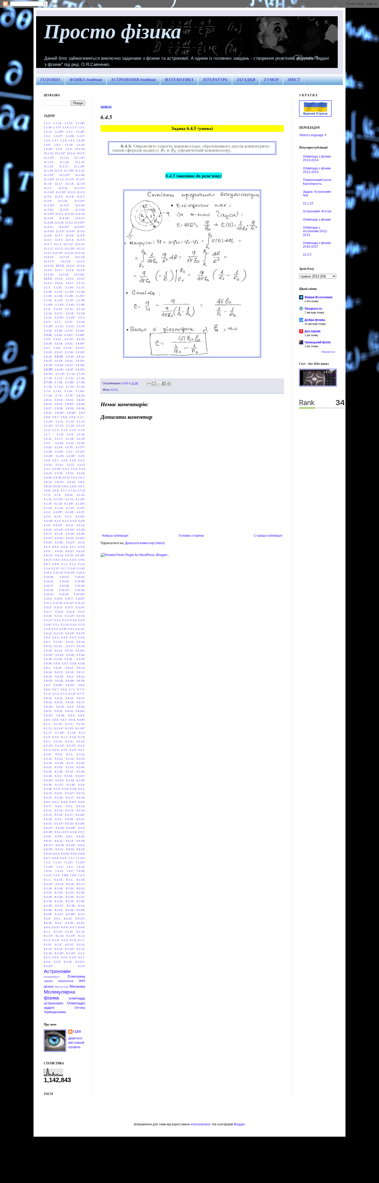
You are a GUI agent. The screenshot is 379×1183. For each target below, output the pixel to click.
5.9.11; (59, 698)
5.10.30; (49, 590)
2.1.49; (69, 295)
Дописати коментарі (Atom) (145, 543)
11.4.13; (80, 213)
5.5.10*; (58, 641)
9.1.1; (47, 931)
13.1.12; (68, 244)
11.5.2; (48, 239)
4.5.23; (70, 538)
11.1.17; (64, 166)
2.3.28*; (80, 330)
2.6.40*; (59, 369)
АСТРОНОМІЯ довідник (133, 79)
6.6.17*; (48, 845)
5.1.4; (47, 568)
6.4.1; (81, 788)
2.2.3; (81, 317)
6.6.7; (47, 858)
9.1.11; (69, 931)
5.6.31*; (70, 685)
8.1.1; (47, 879)
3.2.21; (70, 443)
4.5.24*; (80, 538)
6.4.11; (58, 793)
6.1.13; (48, 728)
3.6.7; (81, 486)
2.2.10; (58, 309)
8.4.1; (57, 918)
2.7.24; (48, 382)
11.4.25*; (49, 231)
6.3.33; (59, 780)
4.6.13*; (48, 555)
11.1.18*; (79, 166)
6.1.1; (47, 724)
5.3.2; (73, 624)
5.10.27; (49, 585)
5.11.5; (69, 607)
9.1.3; (47, 940)
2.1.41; (58, 291)
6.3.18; (59, 763)
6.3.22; (59, 767)
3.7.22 (81, 490)
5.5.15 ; (59, 646)
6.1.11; (69, 724)
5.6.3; (47, 685)
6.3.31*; (80, 776)
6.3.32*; (48, 780)
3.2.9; (73, 460)
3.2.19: (81, 438)
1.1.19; (48, 127)
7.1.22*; (68, 862)
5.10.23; (49, 581)
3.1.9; (70, 434)
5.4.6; (81, 637)
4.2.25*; (58, 512)
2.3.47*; (69, 335)
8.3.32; (48, 901)
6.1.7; (64, 737)
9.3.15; (68, 961)
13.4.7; (70, 283)
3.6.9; (55, 490)
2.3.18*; (48, 326)
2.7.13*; (60, 373)
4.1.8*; (81, 508)
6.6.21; (59, 849)
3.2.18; (69, 438)
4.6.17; (48, 559)
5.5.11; (70, 641)
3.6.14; (71, 482)
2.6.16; (48, 356)
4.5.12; (81, 525)
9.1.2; (81, 935)
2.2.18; (70, 313)
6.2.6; (73, 750)
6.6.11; (48, 840)
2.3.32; (48, 334)
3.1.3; (55, 430)
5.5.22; (69, 650)
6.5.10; (81, 806)
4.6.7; (47, 564)
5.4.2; (47, 637)
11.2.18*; (61, 192)
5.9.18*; (48, 706)
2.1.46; (58, 295)
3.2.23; (48, 447)
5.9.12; (69, 698)
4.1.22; (48, 508)
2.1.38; (48, 291)
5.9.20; (81, 706)
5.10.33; (49, 594)
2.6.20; (70, 356)
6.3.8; (73, 788)
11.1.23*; (65, 174)
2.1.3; (47, 287)
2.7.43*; (80, 391)
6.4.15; (48, 797)
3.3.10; (48, 464)
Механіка (77, 986)
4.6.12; (81, 551)
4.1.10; (81, 494)
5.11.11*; (69, 603)
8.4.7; (73, 927)
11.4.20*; (79, 222)
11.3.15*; (79, 200)
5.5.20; (48, 650)
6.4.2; (47, 802)
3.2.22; (81, 443)
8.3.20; (70, 888)
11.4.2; (69, 222)
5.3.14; (65, 624)
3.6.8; (47, 490)
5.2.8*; (48, 624)
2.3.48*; (80, 335)
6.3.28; (81, 771)
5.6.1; (47, 667)
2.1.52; (48, 300)
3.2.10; (81, 434)
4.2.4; (47, 516)
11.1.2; (58, 170)
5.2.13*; (70, 615)
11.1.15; (80, 162)
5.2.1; (81, 611)
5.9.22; (58, 711)
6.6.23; (81, 849)
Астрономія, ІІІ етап (317, 211)
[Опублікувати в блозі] (154, 383)
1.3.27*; (58, 136)
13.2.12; (80, 252)
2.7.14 (71, 373)
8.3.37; (59, 905)
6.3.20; (81, 763)
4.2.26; (69, 512)
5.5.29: (81, 655)
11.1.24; (80, 174)
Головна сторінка (191, 535)
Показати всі (328, 352)
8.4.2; (58, 922)
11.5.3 (307, 254)
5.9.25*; (48, 715)
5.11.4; (58, 607)
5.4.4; (64, 637)
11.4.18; (49, 222)
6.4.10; (48, 793)
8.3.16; (70, 884)
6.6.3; (56, 853)
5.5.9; (81, 663)
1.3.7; (55, 140)
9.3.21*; (80, 961)
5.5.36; (48, 663)
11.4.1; (59, 213)
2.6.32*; (80, 360)
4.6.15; (69, 555)
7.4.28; (81, 870)
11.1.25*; (49, 179)
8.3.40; (48, 910)
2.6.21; (81, 356)
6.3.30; (68, 776)
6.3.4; (81, 784)
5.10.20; (49, 577)
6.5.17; (69, 814)
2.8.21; (69, 399)
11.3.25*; (49, 213)
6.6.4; (73, 853)
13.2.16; (80, 257)
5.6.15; (59, 672)
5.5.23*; (80, 650)
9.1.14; (60, 935)
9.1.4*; (56, 940)
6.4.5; (114, 389)
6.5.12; (59, 810)
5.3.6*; (63, 629)
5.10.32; (80, 590)
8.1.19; (58, 879)
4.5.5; (55, 546)
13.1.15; (80, 244)
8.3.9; (47, 918)
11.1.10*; (49, 157)
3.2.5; (81, 456)
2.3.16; (81, 321)
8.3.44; (70, 910)
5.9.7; (64, 719)
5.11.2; (48, 607)
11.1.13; (49, 162)
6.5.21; (81, 819)
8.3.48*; (71, 914)
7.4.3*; (48, 875)
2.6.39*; (48, 369)
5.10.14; (58, 572)
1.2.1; (81, 127)
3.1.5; (73, 430)
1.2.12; (48, 131)
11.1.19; (49, 170)
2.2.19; (81, 313)
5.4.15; (81, 633)
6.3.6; (65, 788)
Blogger (239, 1124)
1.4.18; (81, 140)
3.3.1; (81, 460)
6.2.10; (58, 741)
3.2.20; (59, 443)
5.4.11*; (80, 629)
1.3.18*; (80, 131)
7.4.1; (70, 866)
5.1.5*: (56, 568)
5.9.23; (69, 711)
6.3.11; (81, 754)
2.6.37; (69, 365)
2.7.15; (81, 373)
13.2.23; (49, 265)
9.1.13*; (48, 935)
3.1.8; (60, 434)
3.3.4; (74, 468)
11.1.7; (59, 183)
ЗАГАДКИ (245, 79)
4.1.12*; (58, 499)
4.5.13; (48, 529)
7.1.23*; (80, 862)
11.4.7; (59, 235)
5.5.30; (48, 659)
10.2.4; (71, 153)
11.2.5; (59, 196)
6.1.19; (72, 732)
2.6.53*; (48, 373)
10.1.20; (80, 148)
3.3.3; (66, 468)
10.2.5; (81, 153)
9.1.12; (81, 931)
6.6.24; (48, 853)
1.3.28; (70, 136)
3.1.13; (81, 421)
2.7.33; (70, 386)
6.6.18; (60, 845)
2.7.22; (81, 378)
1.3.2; (47, 136)
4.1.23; (59, 508)
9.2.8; (47, 961)
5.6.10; (58, 667)
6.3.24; (81, 767)
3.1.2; (47, 430)
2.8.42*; (59, 412)
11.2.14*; (49, 192)
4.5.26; (59, 542)
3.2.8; (64, 460)
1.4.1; (71, 140)
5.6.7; (55, 689)
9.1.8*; (48, 944)
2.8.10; (81, 395)
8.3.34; (70, 901)
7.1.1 (71, 858)
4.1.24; (70, 508)
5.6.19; (59, 676)
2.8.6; (47, 417)
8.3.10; (81, 879)
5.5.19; (81, 646)
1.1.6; (65, 127)
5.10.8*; (80, 598)
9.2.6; (73, 957)
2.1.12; (81, 283)
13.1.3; (81, 248)
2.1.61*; (60, 304)
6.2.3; (47, 750)
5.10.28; (65, 585)
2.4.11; (57, 339)
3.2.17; (59, 438)
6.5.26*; (80, 823)
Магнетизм (62, 986)
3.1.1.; (81, 417)
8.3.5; (81, 914)
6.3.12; (48, 758)
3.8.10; (69, 494)
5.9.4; (81, 715)
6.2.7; (81, 750)
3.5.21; (70, 473)
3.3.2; (47, 468)
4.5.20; (81, 533)
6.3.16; (48, 763)
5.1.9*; (81, 568)
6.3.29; (48, 776)
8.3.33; (59, 901)
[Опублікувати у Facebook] (164, 383)
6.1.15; (69, 728)
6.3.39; (71, 784)
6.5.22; (48, 823)
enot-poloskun (201, 1124)
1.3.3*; (81, 136)
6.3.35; (81, 780)
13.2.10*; (57, 252)
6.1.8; (73, 737)
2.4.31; (69, 343)
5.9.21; (48, 711)
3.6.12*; (59, 482)
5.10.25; (65, 581)
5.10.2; (81, 572)
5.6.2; (70, 676)
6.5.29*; (71, 828)
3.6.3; (65, 486)
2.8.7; (55, 417)
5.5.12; (81, 641)
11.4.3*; (60, 231)
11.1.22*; (49, 174)
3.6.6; (73, 486)
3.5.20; (59, 473)
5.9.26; (60, 715)
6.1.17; (48, 732)
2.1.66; (81, 304)
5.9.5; (47, 719)
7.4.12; (59, 870)
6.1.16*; (80, 728)
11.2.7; (81, 196)
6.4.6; (81, 802)
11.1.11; (64, 157)
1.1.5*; (57, 127)
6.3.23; (70, 767)
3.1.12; (70, 421)
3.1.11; (59, 421)
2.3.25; (48, 330)
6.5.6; (73, 832)
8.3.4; (81, 905)
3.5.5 (74, 477)
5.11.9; (71, 611)
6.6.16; (81, 840)
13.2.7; (59, 270)
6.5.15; (48, 814)
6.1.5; (47, 737)
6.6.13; (69, 840)
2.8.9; (72, 417)
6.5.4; (57, 832)
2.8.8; (64, 417)
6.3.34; (70, 780)
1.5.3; (68, 148)
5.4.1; (71, 629)
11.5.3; (59, 239)
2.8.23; (48, 404)
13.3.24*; (79, 274)
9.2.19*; (71, 953)
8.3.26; (81, 892)
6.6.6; (81, 853)
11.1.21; (80, 170)
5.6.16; (70, 672)
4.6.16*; (80, 555)
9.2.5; (64, 957)
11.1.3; (60, 179)
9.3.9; (81, 966)
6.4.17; (70, 797)
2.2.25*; (71, 317)
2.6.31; (69, 360)
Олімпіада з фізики (317, 219)
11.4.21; (49, 226)
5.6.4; (81, 685)
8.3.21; (81, 888)
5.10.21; (65, 577)
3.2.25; (69, 447)
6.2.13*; (48, 745)
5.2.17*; (48, 620)
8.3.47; (59, 914)
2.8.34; (81, 408)
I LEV (77, 1031)
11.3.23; (64, 209)
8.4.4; (47, 927)
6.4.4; (64, 802)
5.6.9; (64, 689)
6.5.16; (58, 814)
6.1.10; (58, 724)
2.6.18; (59, 356)
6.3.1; (69, 754)
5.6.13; (81, 667)
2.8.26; (81, 404)
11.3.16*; (49, 205)
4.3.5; (73, 520)
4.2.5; (57, 516)
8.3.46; (48, 914)
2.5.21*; (80, 347)
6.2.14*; (60, 745)
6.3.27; (70, 771)
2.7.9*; (69, 395)
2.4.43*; (80, 343)
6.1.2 (82, 732)
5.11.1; (48, 603)
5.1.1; (64, 564)
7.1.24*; (48, 866)
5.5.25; (59, 655)
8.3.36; (48, 905)
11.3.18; (80, 205)
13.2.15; (65, 257)
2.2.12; (81, 309)
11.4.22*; (64, 226)
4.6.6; (81, 559)
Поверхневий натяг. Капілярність (317, 181)
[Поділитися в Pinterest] (168, 383)
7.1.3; (59, 866)
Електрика (76, 976)
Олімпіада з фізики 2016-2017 (317, 244)
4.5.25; (48, 542)
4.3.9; (47, 525)
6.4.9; (58, 806)
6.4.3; (55, 802)
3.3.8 (82, 468)
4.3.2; (57, 520)
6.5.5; (65, 832)
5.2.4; (73, 620)
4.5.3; (81, 542)
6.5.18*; (80, 814)
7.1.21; (57, 862)
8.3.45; (81, 910)
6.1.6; (55, 737)
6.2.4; (55, 750)
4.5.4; (47, 546)
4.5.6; (64, 546)
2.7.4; (47, 391)
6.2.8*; (48, 754)
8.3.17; (81, 884)
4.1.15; (48, 503)
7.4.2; (70, 870)
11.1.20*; (69, 170)
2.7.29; (81, 382)
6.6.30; (65, 853)
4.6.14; (59, 555)
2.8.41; (48, 412)
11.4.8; (70, 235)
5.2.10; (48, 615)
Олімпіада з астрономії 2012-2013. (315, 231)
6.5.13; (69, 810)
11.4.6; (48, 235)
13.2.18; (66, 261)
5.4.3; (55, 637)
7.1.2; (47, 862)
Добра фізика (314, 320)
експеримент (52, 976)
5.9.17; (81, 702)
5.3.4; (47, 629)
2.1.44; (81, 291)
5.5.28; (70, 655)
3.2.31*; (80, 451)
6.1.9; (81, 737)
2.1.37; (81, 287)
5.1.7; (64, 568)
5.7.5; (64, 693)
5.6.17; (81, 672)
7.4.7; (81, 875)
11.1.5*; (80, 179)
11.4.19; (59, 222)
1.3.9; (63, 140)
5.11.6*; (80, 607)
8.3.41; (59, 910)
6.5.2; (58, 819)
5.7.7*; (81, 693)
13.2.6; (48, 270)
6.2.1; (47, 741)
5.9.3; (71, 715)
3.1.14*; (48, 425)
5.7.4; (56, 693)
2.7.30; (48, 386)
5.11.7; (48, 611)
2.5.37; (58, 352)
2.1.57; (70, 300)
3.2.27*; (80, 447)
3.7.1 (64, 490)
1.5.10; (69, 144)
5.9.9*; (81, 719)
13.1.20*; (70, 248)
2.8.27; (48, 408)
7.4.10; (81, 866)
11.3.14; (63, 200)
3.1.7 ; (49, 434)
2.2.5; (47, 321)
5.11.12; (80, 603)
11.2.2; (72, 192)
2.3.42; (58, 335)
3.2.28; (48, 451)
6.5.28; (60, 828)
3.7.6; (57, 494)
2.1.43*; (70, 291)
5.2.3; (65, 620)
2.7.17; (59, 378)
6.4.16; (59, 797)
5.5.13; (48, 646)
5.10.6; (58, 598)
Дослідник (312, 331)
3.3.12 (70, 464)
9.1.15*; (71, 935)
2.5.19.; (68, 347)
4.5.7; (73, 546)
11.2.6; (70, 196)
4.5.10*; (58, 525)
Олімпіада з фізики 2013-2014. (317, 158)
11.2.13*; (79, 188)
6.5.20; (69, 819)
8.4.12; (68, 918)
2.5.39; (69, 352)
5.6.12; (69, 667)
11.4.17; (80, 218)
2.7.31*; (59, 386)
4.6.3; (65, 559)
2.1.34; (69, 287)
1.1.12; (57, 123)
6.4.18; (81, 797)
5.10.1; (48, 572)
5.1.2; (73, 564)
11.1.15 (308, 203)
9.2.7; (81, 957)
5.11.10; (58, 603)
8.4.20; (69, 922)
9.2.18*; (59, 953)
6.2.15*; (71, 745)
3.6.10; (48, 482)
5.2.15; (81, 615)
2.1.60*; (48, 304)
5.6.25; (59, 680)
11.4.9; (81, 235)
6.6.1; (69, 836)
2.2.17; (59, 313)
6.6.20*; (48, 849)
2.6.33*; (48, 365)
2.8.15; (59, 399)
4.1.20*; (80, 503)
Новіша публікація (115, 535)
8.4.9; (81, 927)
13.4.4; (59, 283)
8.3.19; (59, 888)
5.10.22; (80, 577)
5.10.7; (69, 598)
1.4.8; (47, 144)
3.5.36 (57, 477)
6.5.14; (81, 810)
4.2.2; (47, 512)
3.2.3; (69, 451)
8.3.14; (59, 884)
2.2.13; (48, 313)
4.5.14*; (59, 529)
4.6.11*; (70, 551)
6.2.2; (81, 745)
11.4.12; (70, 213)
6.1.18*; (60, 732)
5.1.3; (81, 564)
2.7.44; (48, 395)
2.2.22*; (59, 317)
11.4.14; (49, 218)
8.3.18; (48, 888)
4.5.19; (70, 533)
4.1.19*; (69, 503)
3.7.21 (72, 490)
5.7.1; (72, 689)
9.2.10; (69, 944)
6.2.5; (64, 750)
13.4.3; (48, 283)
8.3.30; (70, 896)
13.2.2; (81, 261)
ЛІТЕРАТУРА (215, 79)
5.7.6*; (72, 693)
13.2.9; (81, 270)
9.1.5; (65, 940)
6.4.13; (81, 793)
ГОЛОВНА (50, 79)
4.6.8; (55, 564)
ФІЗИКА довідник (85, 79)
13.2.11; (69, 252)
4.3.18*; (48, 520)
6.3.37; (59, 784)
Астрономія (57, 971)
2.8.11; (48, 399)
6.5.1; (69, 806)
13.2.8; (70, 270)
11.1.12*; (79, 157)
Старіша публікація (268, 535)
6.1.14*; (59, 728)
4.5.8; (81, 546)
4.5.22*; (59, 538)
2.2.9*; (69, 321)
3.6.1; (81, 477)
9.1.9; (58, 944)
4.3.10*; (80, 516)
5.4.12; (48, 633)
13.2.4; (70, 265)
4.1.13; (69, 499)
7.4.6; (73, 875)
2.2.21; (48, 317)
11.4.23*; (79, 226)
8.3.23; (48, 892)
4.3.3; (65, 520)
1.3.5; (47, 140)
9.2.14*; (70, 948)
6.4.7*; (48, 806)
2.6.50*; (80, 369)
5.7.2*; (81, 689)
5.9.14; (48, 702)
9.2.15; (81, 948)
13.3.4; (59, 278)
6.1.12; (81, 724)
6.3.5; (57, 788)
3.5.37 (66, 477)
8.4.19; (48, 922)
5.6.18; (48, 676)
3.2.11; (48, 438)
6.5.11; (48, 810)
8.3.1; (69, 879)
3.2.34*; (48, 456)
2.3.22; (70, 326)
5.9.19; (60, 706)
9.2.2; (81, 953)
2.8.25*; (70, 404)
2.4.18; (48, 343)
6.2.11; (69, 741)
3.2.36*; (71, 456)
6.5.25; (69, 823)
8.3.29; (59, 896)
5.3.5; (55, 629)
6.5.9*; (59, 836)
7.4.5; (65, 875)
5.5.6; (57, 663)
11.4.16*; (64, 218)
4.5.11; (70, 525)
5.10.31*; (64, 590)
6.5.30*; (48, 832)
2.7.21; (70, 378)
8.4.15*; (80, 918)
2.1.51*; (80, 295)
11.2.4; (48, 196)
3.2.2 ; (48, 443)
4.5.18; (59, 533)
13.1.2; (59, 248)
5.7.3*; (48, 693)
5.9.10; (48, 698)
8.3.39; (71, 905)
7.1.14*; (80, 858)
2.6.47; (70, 369)
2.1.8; (47, 309)
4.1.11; (48, 499)
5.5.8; (73, 663)
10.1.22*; (60, 153)
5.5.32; (58, 659)
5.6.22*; (48, 680)
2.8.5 (82, 412)
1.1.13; (68, 123)
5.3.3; (81, 624)
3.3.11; (59, 464)
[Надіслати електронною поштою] (149, 383)
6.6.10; (81, 836)
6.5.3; (81, 828)
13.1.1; (58, 244)
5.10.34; (64, 594)
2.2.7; (57, 321)
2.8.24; (58, 404)
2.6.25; (48, 360)
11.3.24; (80, 209)
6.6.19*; (71, 845)
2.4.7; (47, 347)
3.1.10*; (48, 421)
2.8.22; (81, 399)
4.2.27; (81, 512)
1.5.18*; (48, 148)
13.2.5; (81, 265)
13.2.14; (49, 257)
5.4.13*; (59, 633)
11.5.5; (81, 239)
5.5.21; (58, 650)
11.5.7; (48, 244)
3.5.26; (48, 477)
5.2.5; (81, 620)
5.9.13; (81, 698)
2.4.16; (81, 339)
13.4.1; (70, 278)
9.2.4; (55, 957)
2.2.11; (69, 309)
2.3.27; (69, 330)
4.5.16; (81, 529)
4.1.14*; (80, 499)
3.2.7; (55, 460)
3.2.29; (59, 451)
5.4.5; (73, 637)
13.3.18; (49, 274)
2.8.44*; (71, 412)
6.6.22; (70, 849)
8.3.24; (59, 892)
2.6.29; (58, 360)
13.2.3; (60, 265)
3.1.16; (70, 425)
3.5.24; (81, 473)
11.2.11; (63, 188)
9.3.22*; (48, 966)
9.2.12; (48, 948)
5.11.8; (59, 611)
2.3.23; (81, 326)
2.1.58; (81, 300)
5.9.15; (59, 702)
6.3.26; (59, 771)
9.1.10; (58, 931)
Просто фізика (112, 30)
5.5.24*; (48, 655)
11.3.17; (65, 205)
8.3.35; (81, 901)
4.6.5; (73, 559)
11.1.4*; (70, 179)
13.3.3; (48, 278)
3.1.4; (64, 430)
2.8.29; (59, 408)
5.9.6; (55, 719)
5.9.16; (70, 702)
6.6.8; (55, 858)
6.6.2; (81, 845)
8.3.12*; (48, 884)
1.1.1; (47, 123)
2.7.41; (57, 391)
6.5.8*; (48, 836)
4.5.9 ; (48, 551)
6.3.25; (48, 771)
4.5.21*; (48, 538)
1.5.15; (81, 144)
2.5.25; (48, 352)
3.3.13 (81, 464)
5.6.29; (81, 680)
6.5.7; (81, 832)
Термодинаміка (55, 1012)
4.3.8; (81, 520)
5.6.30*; (58, 685)
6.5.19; (48, 819)
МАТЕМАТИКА (179, 79)
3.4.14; (48, 473)
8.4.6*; (65, 927)
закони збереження (58, 980)
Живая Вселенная (318, 297)
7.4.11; (48, 870)
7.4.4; (56, 875)
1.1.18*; (80, 123)
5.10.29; (80, 585)
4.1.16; (58, 503)
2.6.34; (59, 365)
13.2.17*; (49, 261)
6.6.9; (63, 858)
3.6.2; (81, 482)
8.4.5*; (56, 927)
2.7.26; (58, 382)
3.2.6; (47, 460)
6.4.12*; (70, 793)
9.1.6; (73, 940)
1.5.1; (57, 144)
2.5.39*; (80, 352)
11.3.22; (49, 209)
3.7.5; (47, 494)
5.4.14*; (70, 633)
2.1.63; (70, 304)
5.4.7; (47, 641)
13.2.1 (48, 252)
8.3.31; (81, 896)
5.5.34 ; (69, 659)
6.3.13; (59, 758)
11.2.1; (48, 188)
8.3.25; (70, 892)
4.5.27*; (71, 542)
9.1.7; (81, 940)
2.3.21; (59, 326)
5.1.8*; (72, 568)
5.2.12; (58, 615)
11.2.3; (81, 192)
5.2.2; (57, 620)
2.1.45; (48, 295)
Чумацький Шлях (317, 342)
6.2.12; (81, 741)
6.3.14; (70, 758)
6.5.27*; (48, 828)
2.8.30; (70, 408)
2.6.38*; (80, 365)
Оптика (80, 1008)
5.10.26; (80, 581)
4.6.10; (59, 551)
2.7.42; (68, 391)
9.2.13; (58, 948)
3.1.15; (59, 425)
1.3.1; (69, 131)
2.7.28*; (70, 382)
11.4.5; (81, 231)
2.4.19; (58, 343)
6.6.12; (59, 840)
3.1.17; (81, 425)
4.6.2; (57, 559)
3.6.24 (57, 486)
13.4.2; (81, 278)
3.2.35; (60, 456)
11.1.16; (49, 166)
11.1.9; (81, 183)
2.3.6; (47, 339)
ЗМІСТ (293, 79)
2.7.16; (48, 378)
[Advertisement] (161, 95)
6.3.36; (48, 784)
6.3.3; (58, 776)
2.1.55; (59, 300)
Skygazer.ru (313, 308)
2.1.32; (58, 287)
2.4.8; (57, 347)
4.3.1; (68, 516)
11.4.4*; (71, 231)
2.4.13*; (69, 339)
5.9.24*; (80, 711)
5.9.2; (70, 706)
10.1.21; (49, 153)
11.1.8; (70, 183)
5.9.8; (72, 719)
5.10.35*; (79, 594)
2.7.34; (81, 386)
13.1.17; (49, 248)
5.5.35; (81, 659)
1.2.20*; (59, 131)
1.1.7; (73, 127)
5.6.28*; (70, 680)
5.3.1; (56, 624)
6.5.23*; (59, 823)
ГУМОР (271, 79)
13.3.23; (64, 274)
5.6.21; (81, 676)
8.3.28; (48, 896)
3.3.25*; (57, 468)
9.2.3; (47, 957)
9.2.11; (81, 944)
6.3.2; (70, 763)
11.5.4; (70, 239)
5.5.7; (65, 663)
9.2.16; (48, 953)
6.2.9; (58, 754)
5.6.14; (48, 672)
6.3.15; (81, 758)
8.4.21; (81, 922)
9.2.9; (57, 961)
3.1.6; (81, 430)
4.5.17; (48, 533)
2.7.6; (58, 395)
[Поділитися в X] (159, 383)
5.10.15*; (70, 572)
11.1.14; (64, 162)
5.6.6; (47, 689)
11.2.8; (48, 200)
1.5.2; (59, 148)
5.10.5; (48, 598)
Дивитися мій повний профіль (76, 1043)
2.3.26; (58, 330)
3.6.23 (48, 486)
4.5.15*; (70, 529)
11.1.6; (48, 183)
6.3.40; (48, 788)
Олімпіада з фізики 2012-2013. (317, 170)
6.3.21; (48, 767)
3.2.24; (58, 447)
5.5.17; (70, 646)
